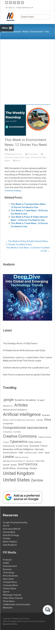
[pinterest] (14, 3)
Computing (7, 432)
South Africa (9, 468)
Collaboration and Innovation (16, 604)
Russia (14, 464)
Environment (33, 154)
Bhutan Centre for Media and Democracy (19, 420)
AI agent (41, 400)
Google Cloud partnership (15, 522)
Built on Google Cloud (12, 621)
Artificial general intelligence (15, 410)
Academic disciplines (25, 400)
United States (16, 479)
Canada (39, 420)
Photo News (9, 601)
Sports (6, 591)
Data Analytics (10, 545)
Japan (47, 452)
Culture (6, 442)
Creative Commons (20, 436)
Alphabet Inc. (8, 406)
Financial (7, 560)
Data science (35, 442)
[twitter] (10, 3)
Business (7, 569)
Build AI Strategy (11, 535)
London (8, 457)
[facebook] (6, 3)
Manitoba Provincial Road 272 (14, 461)
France (43, 445)
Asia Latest (8, 579)
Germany (39, 449)
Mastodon (8, 607)
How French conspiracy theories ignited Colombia (26, 374)
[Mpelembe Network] (8, 16)
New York (40, 461)
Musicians (30, 461)
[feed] (18, 3)
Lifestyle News (10, 582)
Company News (10, 585)
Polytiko (7, 538)
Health (6, 563)
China (47, 419)
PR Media (9, 552)
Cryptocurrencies (44, 437)
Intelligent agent (30, 453)
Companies (8, 423)
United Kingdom (18, 473)
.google (8, 400)
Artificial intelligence (22, 414)
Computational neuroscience (25, 428)
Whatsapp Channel (12, 595)
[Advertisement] (27, 68)
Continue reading (13, 190)
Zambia (37, 480)
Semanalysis (9, 532)
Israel (40, 453)
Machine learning (21, 457)
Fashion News (9, 588)
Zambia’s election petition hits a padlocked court (26, 367)
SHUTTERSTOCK (28, 464)
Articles (21, 405)
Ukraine (33, 468)
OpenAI (6, 465)
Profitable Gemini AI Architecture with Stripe (24, 350)
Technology (22, 468)
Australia (46, 415)
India (20, 452)
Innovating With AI (11, 529)
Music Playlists (10, 541)
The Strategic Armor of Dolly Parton (20, 343)
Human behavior (10, 452)
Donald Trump (22, 446)
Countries (17, 432)
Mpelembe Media (10, 624)
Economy (34, 445)
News (17, 157)
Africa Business (10, 575)
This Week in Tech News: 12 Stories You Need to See (28, 249)
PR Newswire (36, 157)
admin (17, 161)
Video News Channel (13, 598)
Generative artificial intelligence (18, 449)
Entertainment (10, 566)
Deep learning (9, 446)
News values (25, 157)
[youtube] (22, 3)
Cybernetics (18, 442)
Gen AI (6, 525)
